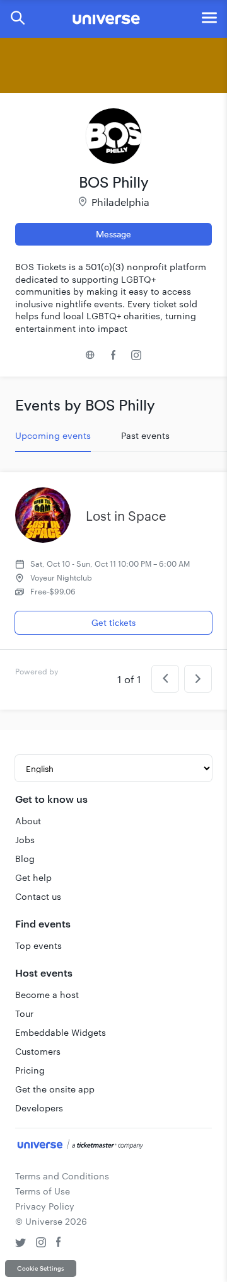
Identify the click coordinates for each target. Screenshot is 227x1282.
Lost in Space (126, 515)
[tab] (53, 435)
